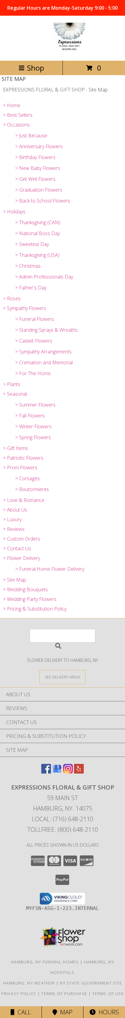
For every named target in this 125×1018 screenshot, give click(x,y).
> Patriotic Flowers (23, 458)
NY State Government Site (91, 983)
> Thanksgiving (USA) (37, 255)
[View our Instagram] (68, 771)
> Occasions (16, 124)
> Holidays (14, 211)
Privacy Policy (18, 993)
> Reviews (14, 529)
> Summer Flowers (35, 404)
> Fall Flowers (30, 415)
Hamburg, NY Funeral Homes (45, 962)
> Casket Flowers (33, 340)
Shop (35, 68)
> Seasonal (15, 394)
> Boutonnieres (32, 489)
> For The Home (33, 373)
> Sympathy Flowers (24, 308)
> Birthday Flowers (35, 157)
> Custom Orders (21, 538)
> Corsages (27, 478)
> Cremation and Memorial (44, 362)
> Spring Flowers (33, 437)
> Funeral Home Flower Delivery (49, 569)
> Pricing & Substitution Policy (34, 608)
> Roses (12, 298)
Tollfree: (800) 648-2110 (62, 829)
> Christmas (28, 266)
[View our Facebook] (46, 771)
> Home (11, 105)
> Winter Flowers (33, 426)
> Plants (11, 384)
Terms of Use (108, 993)
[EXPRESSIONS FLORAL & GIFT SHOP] (62, 52)
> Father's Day (30, 287)
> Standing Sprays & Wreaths (46, 330)
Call (23, 1012)
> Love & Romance (23, 500)
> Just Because (31, 135)
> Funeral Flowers (34, 319)
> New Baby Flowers (37, 168)
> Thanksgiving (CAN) (37, 222)
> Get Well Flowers (35, 179)
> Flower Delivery (21, 558)
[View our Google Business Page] (57, 771)
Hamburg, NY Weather (29, 983)
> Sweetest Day (32, 244)
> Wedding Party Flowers (29, 599)
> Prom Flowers (20, 467)
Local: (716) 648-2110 (62, 819)
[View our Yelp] (79, 771)
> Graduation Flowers (38, 190)
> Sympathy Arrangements (43, 351)
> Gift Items (15, 448)
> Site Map (14, 579)
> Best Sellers (17, 115)
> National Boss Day (37, 233)
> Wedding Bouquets (25, 589)
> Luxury (12, 519)
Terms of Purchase (64, 993)
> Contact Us (17, 548)
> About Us (15, 509)
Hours (107, 1012)
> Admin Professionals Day (44, 276)
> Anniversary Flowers (39, 146)
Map (65, 1012)
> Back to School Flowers (42, 200)
